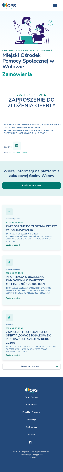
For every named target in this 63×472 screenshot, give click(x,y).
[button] (55, 5)
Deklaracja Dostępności (32, 454)
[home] (9, 5)
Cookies (32, 457)
